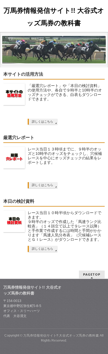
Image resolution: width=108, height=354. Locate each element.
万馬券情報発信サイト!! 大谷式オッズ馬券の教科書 (61, 335)
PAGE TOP (100, 338)
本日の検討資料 (18, 201)
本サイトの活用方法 (23, 74)
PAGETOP (92, 274)
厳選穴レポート (18, 137)
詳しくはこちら (42, 121)
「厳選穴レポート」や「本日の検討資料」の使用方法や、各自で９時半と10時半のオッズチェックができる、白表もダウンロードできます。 (65, 92)
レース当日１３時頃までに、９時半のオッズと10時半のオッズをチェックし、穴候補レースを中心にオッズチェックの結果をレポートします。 (65, 156)
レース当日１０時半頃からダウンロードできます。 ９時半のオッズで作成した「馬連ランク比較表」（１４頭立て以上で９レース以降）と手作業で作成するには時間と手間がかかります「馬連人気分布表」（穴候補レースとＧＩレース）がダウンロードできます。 (64, 226)
